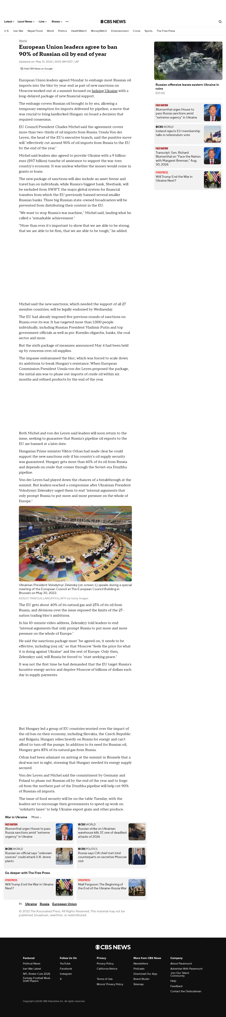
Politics (62, 31)
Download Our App (145, 973)
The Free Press (166, 31)
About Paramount (181, 963)
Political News (31, 963)
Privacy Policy (105, 963)
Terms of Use (105, 979)
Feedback (176, 986)
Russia (44, 904)
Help (173, 981)
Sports (148, 31)
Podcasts (138, 968)
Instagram (66, 973)
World (50, 31)
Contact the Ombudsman (185, 991)
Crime (136, 31)
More (35, 817)
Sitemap (138, 984)
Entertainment (120, 31)
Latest (8, 21)
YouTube (65, 963)
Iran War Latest (32, 968)
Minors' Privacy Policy (110, 984)
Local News (25, 21)
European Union (64, 904)
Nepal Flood (35, 31)
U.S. (6, 31)
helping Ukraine (105, 91)
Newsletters (140, 963)
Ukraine (31, 904)
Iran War (18, 31)
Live (42, 21)
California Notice (107, 968)
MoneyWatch (99, 31)
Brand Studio (141, 979)
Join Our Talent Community (179, 974)
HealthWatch (79, 31)
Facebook (66, 968)
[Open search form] (220, 21)
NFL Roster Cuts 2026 (36, 973)
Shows (56, 21)
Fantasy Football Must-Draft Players (37, 979)
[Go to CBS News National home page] (113, 21)
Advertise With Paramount (186, 968)
